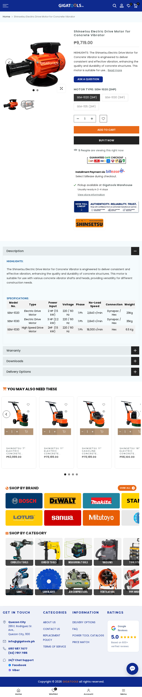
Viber (16, 670)
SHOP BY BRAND (24, 488)
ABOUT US (49, 622)
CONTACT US (51, 629)
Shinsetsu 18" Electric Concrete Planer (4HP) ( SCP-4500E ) (130, 453)
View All (125, 487)
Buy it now (106, 140)
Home (6, 16)
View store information (91, 194)
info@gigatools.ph (21, 641)
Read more (115, 70)
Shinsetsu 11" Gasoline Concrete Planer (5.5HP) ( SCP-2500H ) (93, 453)
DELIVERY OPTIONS (83, 622)
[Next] (61, 62)
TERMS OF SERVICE (54, 646)
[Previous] (9, 62)
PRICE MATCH (80, 642)
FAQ (75, 629)
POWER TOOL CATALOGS (88, 635)
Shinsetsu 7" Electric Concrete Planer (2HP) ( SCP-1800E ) (17, 453)
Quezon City (17, 622)
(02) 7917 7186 (17, 653)
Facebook (19, 665)
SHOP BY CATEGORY (27, 533)
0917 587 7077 (17, 648)
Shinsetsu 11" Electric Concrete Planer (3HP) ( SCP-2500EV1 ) (54, 453)
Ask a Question (88, 79)
